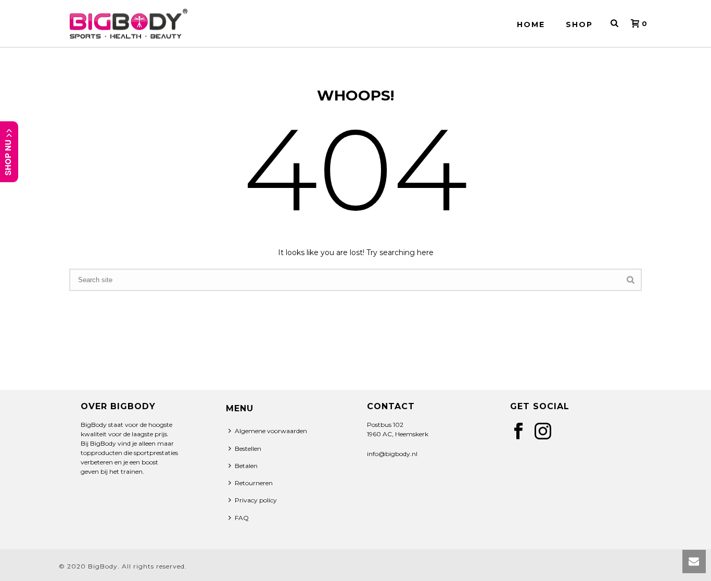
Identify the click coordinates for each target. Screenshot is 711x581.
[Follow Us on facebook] (518, 431)
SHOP (579, 24)
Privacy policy (256, 500)
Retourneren (254, 483)
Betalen (246, 466)
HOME (531, 24)
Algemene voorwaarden (271, 431)
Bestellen (248, 448)
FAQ (242, 518)
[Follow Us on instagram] (543, 431)
